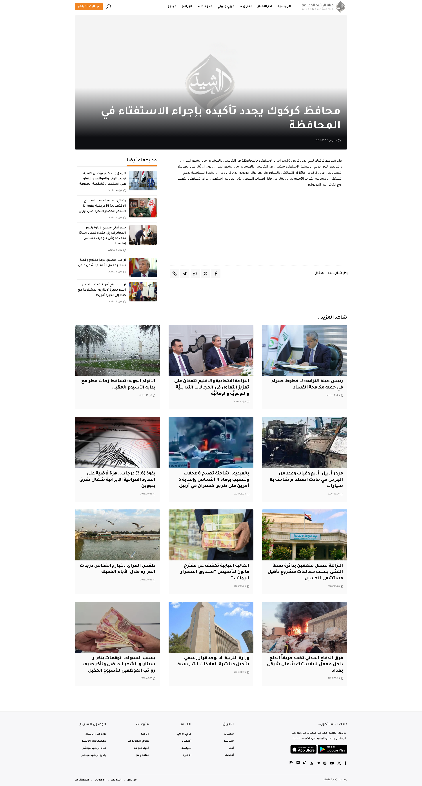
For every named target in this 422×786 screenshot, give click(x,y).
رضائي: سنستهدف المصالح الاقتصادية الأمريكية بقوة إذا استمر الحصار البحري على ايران (102, 206)
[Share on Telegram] (184, 273)
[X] (339, 764)
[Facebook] (345, 764)
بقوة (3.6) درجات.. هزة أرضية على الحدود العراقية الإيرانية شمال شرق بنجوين (117, 480)
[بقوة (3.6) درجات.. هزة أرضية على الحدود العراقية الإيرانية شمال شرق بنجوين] (117, 442)
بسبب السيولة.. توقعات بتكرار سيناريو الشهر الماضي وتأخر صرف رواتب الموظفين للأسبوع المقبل (119, 664)
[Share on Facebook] (215, 273)
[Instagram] (325, 764)
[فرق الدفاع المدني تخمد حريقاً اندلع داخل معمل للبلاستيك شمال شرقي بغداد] (304, 627)
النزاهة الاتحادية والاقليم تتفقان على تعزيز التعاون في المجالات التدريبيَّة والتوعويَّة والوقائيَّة (211, 387)
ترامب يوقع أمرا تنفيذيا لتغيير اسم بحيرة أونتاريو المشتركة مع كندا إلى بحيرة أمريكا (102, 290)
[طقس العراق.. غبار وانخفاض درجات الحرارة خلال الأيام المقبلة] (117, 534)
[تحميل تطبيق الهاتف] (318, 749)
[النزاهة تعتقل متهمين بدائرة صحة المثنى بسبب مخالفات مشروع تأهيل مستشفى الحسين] (304, 534)
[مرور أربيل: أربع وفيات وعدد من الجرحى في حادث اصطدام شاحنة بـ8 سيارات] (304, 442)
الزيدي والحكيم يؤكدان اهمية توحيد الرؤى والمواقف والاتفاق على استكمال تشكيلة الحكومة (102, 179)
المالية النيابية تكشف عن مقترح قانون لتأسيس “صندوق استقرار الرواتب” (214, 572)
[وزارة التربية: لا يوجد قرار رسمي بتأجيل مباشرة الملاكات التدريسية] (211, 627)
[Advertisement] (258, 226)
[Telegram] (318, 764)
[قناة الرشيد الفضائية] (322, 6)
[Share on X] (205, 273)
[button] (108, 6)
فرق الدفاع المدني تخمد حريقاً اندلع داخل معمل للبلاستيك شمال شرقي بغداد (305, 664)
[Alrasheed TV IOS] (298, 764)
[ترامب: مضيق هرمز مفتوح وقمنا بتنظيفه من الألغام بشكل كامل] (143, 267)
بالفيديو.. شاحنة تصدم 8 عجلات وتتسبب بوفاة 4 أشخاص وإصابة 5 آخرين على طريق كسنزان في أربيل (214, 480)
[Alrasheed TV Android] (291, 764)
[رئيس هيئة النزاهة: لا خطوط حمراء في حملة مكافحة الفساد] (304, 350)
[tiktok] (304, 764)
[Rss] (311, 764)
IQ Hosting (341, 780)
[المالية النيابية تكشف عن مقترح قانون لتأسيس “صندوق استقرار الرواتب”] (211, 534)
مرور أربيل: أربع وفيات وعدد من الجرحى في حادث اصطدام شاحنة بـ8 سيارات (306, 480)
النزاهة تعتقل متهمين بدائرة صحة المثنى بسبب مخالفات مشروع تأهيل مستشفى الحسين (305, 572)
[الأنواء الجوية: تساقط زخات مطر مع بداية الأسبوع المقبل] (117, 350)
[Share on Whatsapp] (195, 273)
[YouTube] (332, 764)
